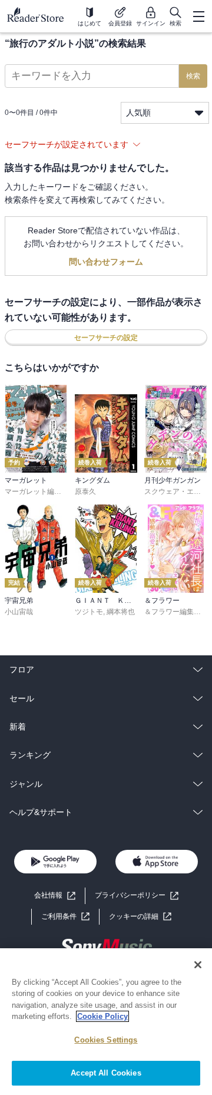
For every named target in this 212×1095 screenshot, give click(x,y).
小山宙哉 (19, 612)
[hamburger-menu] (198, 16)
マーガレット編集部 (36, 491)
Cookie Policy (102, 1016)
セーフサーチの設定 (106, 338)
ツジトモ (89, 612)
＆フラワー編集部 (172, 612)
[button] (140, 917)
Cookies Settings (105, 1039)
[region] (106, 1021)
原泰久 (85, 491)
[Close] (198, 965)
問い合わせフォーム (106, 261)
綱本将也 (121, 612)
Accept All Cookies (106, 1072)
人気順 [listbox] (138, 112)
